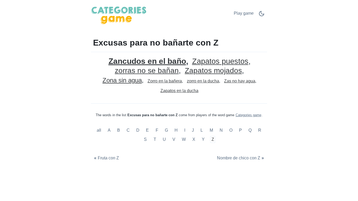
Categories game (248, 115)
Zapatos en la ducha (179, 90)
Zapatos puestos (220, 61)
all (99, 130)
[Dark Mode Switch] (261, 15)
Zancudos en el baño (147, 61)
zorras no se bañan (147, 71)
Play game (244, 13)
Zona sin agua (122, 80)
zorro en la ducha (203, 81)
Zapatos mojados (213, 71)
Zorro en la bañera (165, 81)
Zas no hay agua (239, 81)
